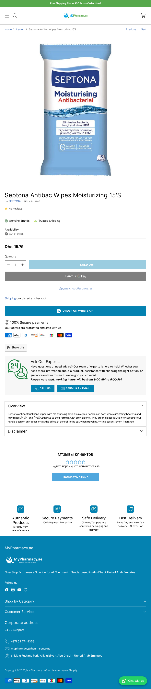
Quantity (10, 256)
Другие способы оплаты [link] (75, 288)
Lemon (20, 29)
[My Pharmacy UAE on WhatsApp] (25, 590)
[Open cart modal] (143, 15)
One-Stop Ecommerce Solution (25, 572)
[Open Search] (15, 15)
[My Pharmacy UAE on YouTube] (19, 590)
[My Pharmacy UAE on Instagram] (13, 590)
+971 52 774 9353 (22, 641)
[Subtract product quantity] (8, 265)
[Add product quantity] (22, 265)
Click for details (94, 3)
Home (8, 29)
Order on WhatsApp (77, 310)
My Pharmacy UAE (36, 670)
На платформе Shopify (64, 670)
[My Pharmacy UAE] (75, 15)
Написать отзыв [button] (75, 477)
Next (143, 29)
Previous (131, 29)
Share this (18, 347)
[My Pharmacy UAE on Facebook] (6, 590)
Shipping (10, 298)
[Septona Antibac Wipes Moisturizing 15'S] (75, 109)
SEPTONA (15, 201)
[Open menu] (7, 15)
